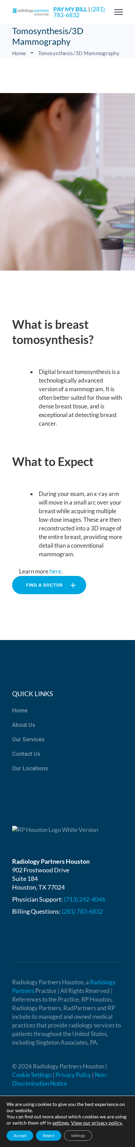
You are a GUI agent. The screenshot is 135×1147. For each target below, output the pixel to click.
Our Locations (30, 768)
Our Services (28, 739)
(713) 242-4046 (84, 899)
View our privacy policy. (97, 1123)
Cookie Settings (32, 1074)
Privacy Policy (73, 1074)
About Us (23, 725)
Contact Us (26, 754)
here (55, 571)
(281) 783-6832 (79, 12)
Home (19, 710)
